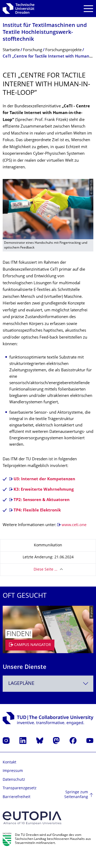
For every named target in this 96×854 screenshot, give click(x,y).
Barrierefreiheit (16, 797)
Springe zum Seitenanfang (76, 795)
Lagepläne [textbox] (21, 683)
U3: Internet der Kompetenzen (44, 479)
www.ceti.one (74, 525)
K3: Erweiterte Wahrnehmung (44, 490)
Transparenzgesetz (20, 788)
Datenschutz (14, 780)
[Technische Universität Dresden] (18, 8)
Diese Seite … (45, 569)
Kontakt (9, 762)
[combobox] (48, 684)
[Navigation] (88, 8)
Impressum (13, 771)
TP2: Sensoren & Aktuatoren (42, 500)
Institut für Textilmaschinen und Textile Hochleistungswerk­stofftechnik (45, 32)
